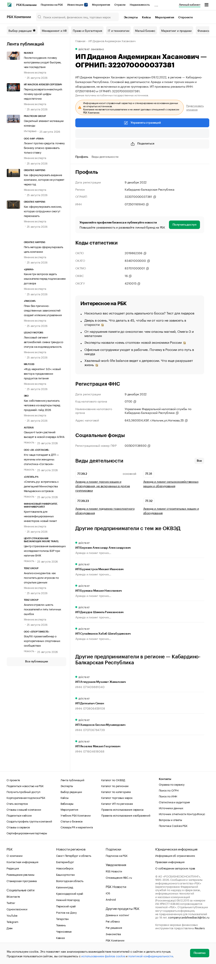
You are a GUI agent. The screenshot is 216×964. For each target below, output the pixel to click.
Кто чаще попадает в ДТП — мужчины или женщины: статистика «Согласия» (41, 459)
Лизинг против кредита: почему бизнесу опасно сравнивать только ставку (44, 147)
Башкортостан (65, 874)
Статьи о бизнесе (71, 821)
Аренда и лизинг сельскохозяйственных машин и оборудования (170, 483)
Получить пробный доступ (23, 791)
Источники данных (171, 808)
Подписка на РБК (52, 4)
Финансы (203, 30)
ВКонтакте (13, 896)
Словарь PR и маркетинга (77, 827)
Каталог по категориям (116, 791)
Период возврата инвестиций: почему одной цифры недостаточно (43, 93)
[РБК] (9, 5)
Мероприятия (101, 4)
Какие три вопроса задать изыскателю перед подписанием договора (45, 278)
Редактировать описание (195, 107)
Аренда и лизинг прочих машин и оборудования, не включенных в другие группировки (102, 485)
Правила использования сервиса (122, 809)
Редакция (13, 868)
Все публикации (36, 661)
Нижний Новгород (68, 899)
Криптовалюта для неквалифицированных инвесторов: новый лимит (40, 516)
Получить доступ (184, 224)
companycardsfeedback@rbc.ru (188, 917)
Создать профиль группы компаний (29, 821)
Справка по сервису (172, 784)
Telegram (12, 921)
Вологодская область (69, 880)
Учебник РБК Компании (76, 815)
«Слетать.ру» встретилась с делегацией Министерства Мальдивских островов (41, 486)
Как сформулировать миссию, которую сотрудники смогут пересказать (43, 211)
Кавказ (60, 937)
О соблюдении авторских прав (175, 868)
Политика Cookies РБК (173, 825)
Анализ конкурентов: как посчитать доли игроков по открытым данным (41, 577)
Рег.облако (113, 921)
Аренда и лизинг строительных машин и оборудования (171, 510)
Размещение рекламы (20, 874)
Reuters (200, 928)
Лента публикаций (25, 44)
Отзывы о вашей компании (24, 809)
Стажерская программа (22, 880)
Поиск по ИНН (168, 796)
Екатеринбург (65, 862)
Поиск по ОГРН (168, 790)
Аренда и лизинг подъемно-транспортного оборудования (104, 510)
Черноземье (64, 931)
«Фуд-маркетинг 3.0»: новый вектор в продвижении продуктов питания (42, 373)
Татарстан (62, 918)
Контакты (165, 779)
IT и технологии (118, 30)
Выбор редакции (20, 30)
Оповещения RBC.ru (119, 877)
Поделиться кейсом (19, 815)
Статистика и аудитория (174, 802)
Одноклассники (17, 909)
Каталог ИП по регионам (117, 803)
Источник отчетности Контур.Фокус (182, 814)
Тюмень (61, 925)
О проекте (185, 17)
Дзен (10, 928)
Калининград (64, 887)
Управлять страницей (146, 122)
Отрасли (120, 4)
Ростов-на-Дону (66, 912)
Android (111, 899)
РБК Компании (26, 5)
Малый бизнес (145, 30)
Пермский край (66, 906)
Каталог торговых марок (117, 797)
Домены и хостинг (117, 915)
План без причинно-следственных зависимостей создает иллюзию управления (43, 310)
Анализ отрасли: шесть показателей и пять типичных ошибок (42, 609)
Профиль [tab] (81, 156)
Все (199, 460)
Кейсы (146, 17)
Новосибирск (65, 868)
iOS (108, 893)
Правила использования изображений (125, 815)
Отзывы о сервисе (18, 827)
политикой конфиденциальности (150, 955)
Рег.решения (114, 927)
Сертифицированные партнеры (27, 833)
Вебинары (67, 803)
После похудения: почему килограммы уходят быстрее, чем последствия (42, 62)
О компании (15, 855)
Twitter (11, 902)
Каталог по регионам (114, 786)
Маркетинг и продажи (176, 30)
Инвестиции (75, 4)
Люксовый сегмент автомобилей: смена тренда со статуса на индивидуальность (43, 341)
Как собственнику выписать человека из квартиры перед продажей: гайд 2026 (42, 405)
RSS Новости (114, 871)
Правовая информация (170, 862)
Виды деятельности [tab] (105, 156)
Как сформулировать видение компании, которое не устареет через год (44, 179)
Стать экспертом (17, 803)
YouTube (12, 915)
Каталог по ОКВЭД (113, 780)
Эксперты (131, 17)
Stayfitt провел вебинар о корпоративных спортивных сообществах (42, 640)
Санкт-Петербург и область (73, 855)
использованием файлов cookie (103, 955)
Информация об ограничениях (175, 855)
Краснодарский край (69, 893)
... (156, 4)
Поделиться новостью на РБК (25, 786)
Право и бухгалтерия (87, 30)
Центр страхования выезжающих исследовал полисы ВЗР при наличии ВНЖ (45, 550)
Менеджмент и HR (54, 30)
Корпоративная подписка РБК (26, 797)
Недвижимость (140, 4)
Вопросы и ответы (170, 819)
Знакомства (113, 934)
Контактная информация (22, 862)
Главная (80, 41)
